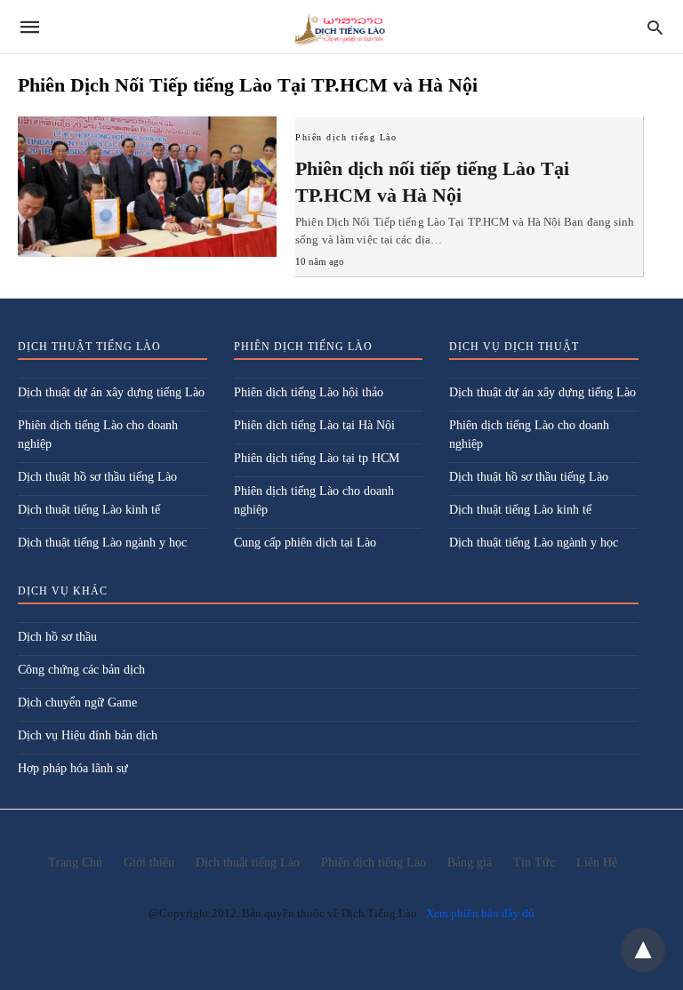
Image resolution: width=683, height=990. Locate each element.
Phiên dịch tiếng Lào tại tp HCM (316, 458)
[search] (655, 27)
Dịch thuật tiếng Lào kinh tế (89, 509)
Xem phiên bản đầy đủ (480, 913)
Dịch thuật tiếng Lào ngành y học (102, 542)
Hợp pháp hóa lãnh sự (73, 768)
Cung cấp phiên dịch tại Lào (305, 542)
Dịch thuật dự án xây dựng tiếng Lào (111, 392)
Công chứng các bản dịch (81, 669)
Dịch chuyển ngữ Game (77, 702)
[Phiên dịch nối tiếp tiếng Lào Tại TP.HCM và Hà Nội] (147, 186)
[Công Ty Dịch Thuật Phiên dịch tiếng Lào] (340, 27)
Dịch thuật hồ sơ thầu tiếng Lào (97, 476)
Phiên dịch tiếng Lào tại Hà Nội (314, 425)
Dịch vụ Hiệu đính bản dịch (87, 735)
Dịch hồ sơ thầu (57, 636)
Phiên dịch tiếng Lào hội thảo (308, 392)
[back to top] (643, 950)
